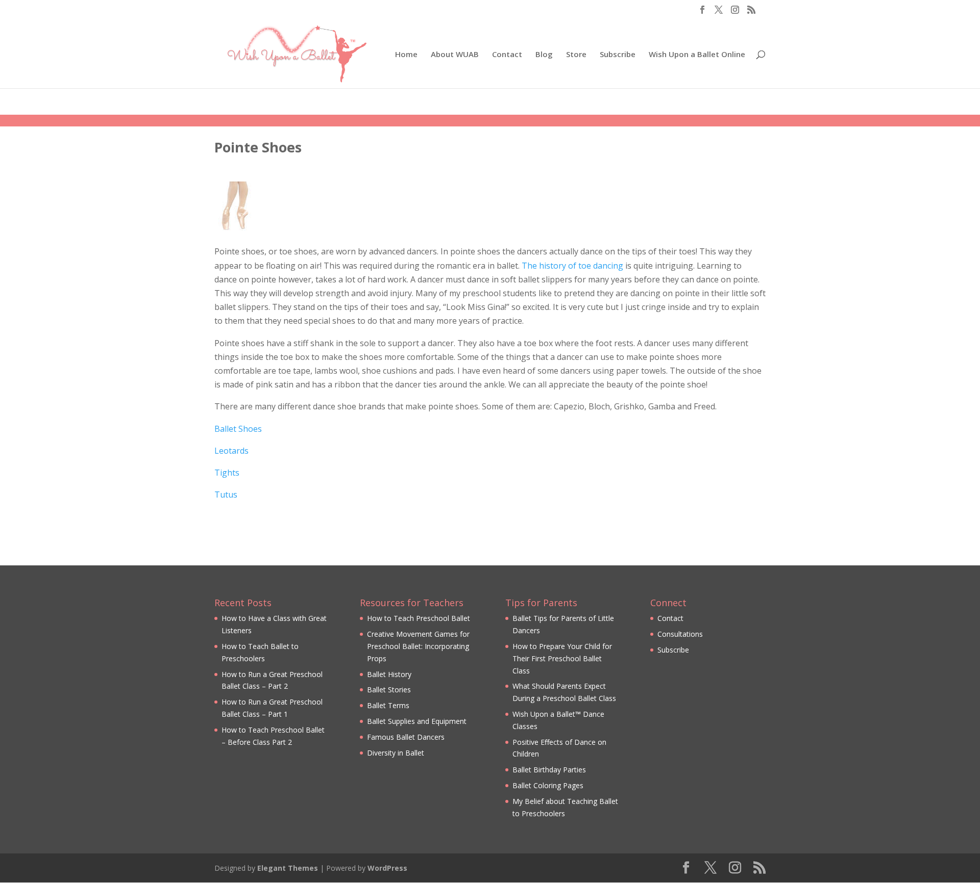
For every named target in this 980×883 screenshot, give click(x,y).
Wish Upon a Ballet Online (697, 54)
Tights (226, 472)
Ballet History (389, 674)
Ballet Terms (388, 705)
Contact (507, 54)
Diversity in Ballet (395, 753)
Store (576, 54)
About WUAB (455, 54)
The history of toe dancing (572, 265)
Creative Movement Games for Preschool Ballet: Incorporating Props (418, 646)
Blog (544, 54)
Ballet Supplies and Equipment (417, 721)
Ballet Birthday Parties (549, 769)
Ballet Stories (389, 689)
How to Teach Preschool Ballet (418, 618)
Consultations (680, 634)
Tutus (225, 494)
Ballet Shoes (238, 428)
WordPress (387, 868)
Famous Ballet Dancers (406, 737)
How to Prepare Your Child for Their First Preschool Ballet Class (562, 658)
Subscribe (617, 54)
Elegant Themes (287, 868)
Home (406, 54)
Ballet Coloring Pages (547, 785)
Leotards (231, 450)
